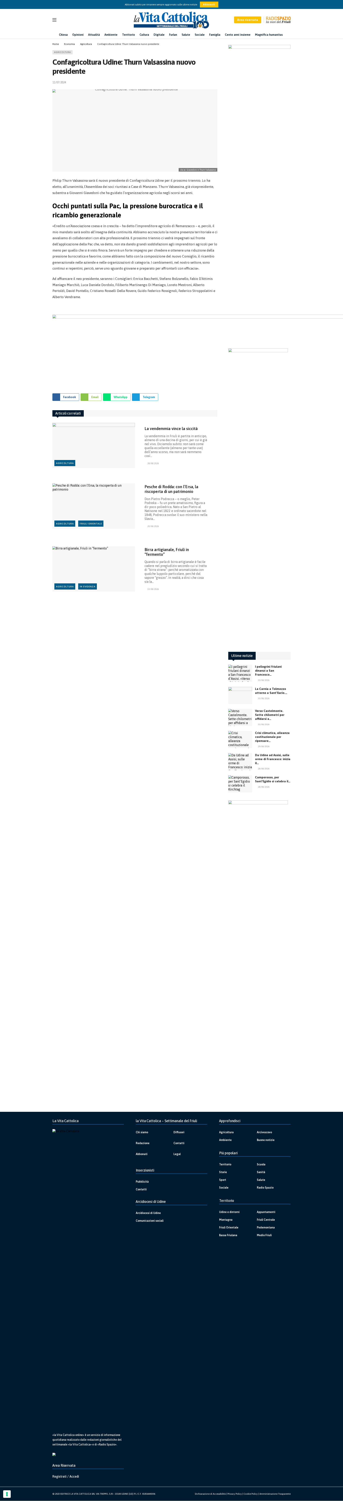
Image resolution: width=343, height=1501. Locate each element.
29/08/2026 (263, 746)
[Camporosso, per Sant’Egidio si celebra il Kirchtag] (240, 783)
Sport (222, 1179)
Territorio (225, 1164)
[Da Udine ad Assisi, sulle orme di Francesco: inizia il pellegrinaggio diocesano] (240, 761)
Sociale (223, 1187)
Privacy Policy (234, 1493)
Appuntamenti (266, 1212)
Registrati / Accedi (65, 1476)
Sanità (261, 1172)
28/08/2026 (153, 463)
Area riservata (247, 19)
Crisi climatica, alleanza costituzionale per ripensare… (272, 736)
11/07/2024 (59, 82)
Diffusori (178, 1132)
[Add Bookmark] (215, 82)
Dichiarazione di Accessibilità (210, 1493)
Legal (177, 1154)
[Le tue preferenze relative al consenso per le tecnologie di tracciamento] (7, 1494)
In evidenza (87, 586)
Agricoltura (62, 52)
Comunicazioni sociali (150, 1220)
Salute (261, 1179)
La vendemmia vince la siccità (171, 428)
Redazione (142, 1143)
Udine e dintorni (229, 1212)
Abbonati (209, 4)
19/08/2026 (153, 589)
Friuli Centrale (266, 1219)
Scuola (261, 1164)
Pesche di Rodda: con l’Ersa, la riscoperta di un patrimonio (171, 489)
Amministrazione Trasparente (275, 1493)
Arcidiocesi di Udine (148, 1213)
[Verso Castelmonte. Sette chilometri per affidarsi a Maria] (240, 717)
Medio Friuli (264, 1235)
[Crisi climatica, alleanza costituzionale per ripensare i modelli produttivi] (240, 739)
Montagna (225, 1219)
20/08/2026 (153, 526)
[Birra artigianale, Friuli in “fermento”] (93, 569)
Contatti (178, 1143)
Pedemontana (266, 1227)
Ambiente (225, 1140)
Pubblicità (142, 1181)
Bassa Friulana (228, 1235)
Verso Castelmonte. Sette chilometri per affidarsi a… (269, 714)
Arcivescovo (264, 1132)
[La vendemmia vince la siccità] (93, 445)
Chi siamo (142, 1132)
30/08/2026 (263, 680)
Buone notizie (266, 1140)
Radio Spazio (265, 1187)
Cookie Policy (251, 1493)
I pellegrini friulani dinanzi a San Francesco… (268, 670)
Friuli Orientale (91, 523)
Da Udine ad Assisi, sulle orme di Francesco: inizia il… (272, 759)
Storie (223, 1172)
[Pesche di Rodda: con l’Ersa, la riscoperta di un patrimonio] (93, 506)
